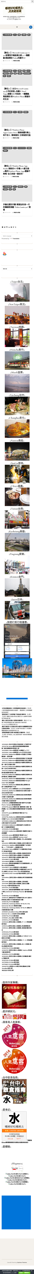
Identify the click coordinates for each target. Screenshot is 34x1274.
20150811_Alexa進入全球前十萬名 (12, 918)
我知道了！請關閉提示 (24, 1272)
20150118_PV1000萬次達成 (10, 895)
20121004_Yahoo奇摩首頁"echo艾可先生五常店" (16, 752)
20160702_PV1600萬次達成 (10, 948)
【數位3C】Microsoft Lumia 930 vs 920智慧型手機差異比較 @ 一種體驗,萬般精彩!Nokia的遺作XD (16, 55)
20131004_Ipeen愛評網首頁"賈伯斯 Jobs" (15, 835)
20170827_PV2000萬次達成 (10, 964)
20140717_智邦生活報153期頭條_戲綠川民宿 (15, 857)
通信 (29, 34)
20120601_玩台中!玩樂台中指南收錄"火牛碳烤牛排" (17, 744)
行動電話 (24, 34)
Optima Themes (22, 1262)
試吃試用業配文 (27, 73)
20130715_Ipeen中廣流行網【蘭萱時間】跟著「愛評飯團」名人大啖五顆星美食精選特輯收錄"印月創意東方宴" (17, 809)
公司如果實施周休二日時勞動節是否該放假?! (14, 708)
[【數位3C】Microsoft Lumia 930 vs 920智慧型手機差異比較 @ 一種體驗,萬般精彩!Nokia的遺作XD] (17, 41)
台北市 (28, 70)
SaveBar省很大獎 (7, 968)
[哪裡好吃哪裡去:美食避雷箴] (14, 10)
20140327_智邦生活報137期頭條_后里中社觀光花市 (17, 843)
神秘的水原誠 (16, 60)
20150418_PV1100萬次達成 (10, 902)
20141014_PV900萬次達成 (10, 887)
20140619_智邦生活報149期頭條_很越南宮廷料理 (16, 853)
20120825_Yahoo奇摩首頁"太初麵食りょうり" (15, 750)
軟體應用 (26, 112)
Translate (16, 238)
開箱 (14, 189)
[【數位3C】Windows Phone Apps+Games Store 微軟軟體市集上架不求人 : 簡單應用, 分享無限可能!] (17, 118)
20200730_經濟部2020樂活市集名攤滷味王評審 (16, 966)
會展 (11, 73)
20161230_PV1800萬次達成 (10, 960)
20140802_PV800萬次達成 (10, 859)
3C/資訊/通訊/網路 (8, 34)
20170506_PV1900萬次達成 (10, 962)
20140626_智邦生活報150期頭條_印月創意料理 (16, 855)
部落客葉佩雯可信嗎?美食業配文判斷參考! (13, 732)
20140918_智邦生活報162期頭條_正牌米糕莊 (15, 881)
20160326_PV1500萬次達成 (10, 934)
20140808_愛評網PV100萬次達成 (12, 861)
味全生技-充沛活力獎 (8, 970)
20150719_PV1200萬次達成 (10, 916)
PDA (15, 34)
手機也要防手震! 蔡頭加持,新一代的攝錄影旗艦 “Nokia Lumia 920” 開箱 (17, 207)
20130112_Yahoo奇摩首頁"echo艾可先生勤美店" (16, 788)
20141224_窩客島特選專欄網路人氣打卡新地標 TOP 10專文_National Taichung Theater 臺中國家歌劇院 (17, 891)
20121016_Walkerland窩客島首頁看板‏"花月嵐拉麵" (17, 758)
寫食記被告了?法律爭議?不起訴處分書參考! (14, 714)
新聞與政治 (6, 73)
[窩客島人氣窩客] (14, 1047)
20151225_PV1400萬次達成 (10, 932)
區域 (24, 70)
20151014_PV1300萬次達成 (10, 920)
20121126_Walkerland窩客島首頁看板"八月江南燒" (17, 778)
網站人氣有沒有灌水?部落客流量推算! (12, 720)
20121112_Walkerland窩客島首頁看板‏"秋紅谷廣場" (17, 760)
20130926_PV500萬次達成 (10, 829)
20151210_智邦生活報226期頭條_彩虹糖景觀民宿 (16, 926)
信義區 (19, 70)
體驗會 (9, 75)
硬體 (19, 34)
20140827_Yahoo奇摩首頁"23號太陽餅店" (14, 867)
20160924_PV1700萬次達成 (10, 954)
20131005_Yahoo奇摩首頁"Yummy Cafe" (15, 837)
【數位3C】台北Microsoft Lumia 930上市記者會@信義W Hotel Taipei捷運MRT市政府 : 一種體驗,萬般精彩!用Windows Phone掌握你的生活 (16, 94)
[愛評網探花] (14, 1018)
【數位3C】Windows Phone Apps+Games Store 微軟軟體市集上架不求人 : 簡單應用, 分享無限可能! (17, 132)
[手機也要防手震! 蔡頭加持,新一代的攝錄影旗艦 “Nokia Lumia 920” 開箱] (17, 193)
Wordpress (21, 148)
